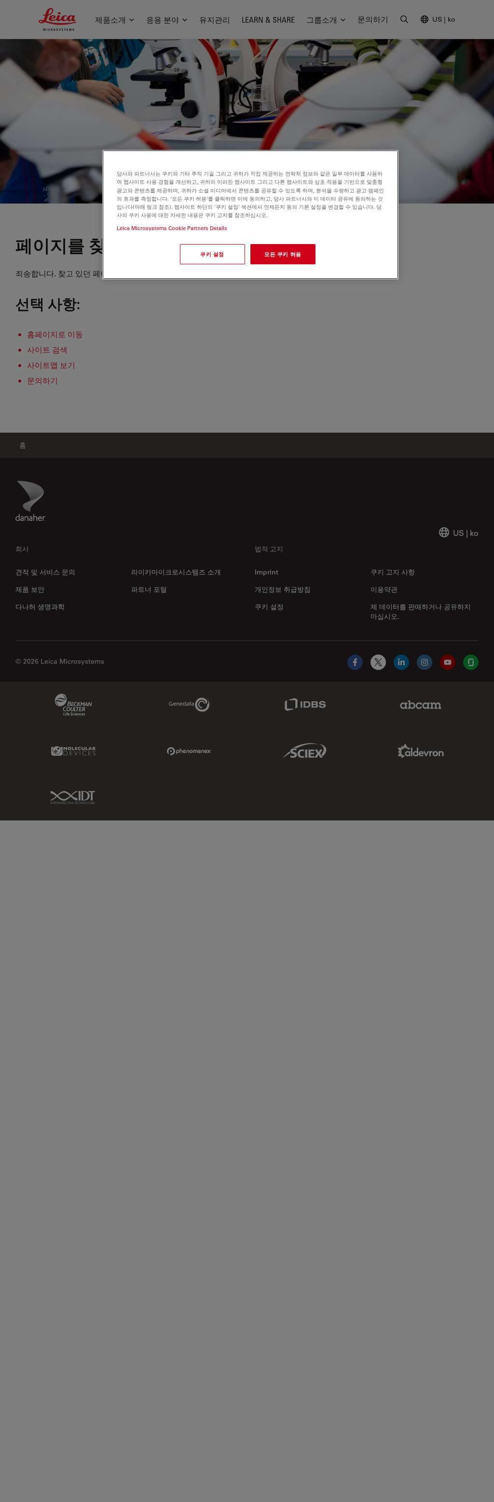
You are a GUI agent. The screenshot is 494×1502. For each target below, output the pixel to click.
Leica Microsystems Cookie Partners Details (172, 228)
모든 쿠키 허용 (283, 254)
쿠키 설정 (212, 254)
